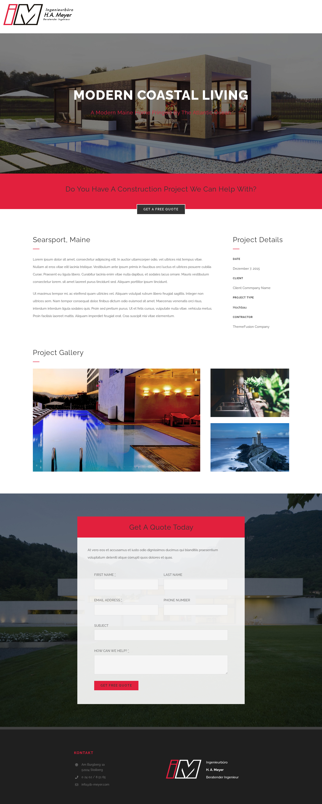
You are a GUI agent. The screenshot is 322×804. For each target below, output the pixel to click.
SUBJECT (101, 626)
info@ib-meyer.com (95, 784)
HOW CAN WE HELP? (111, 651)
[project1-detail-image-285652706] (250, 425)
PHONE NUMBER (177, 600)
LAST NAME (173, 575)
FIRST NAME (105, 575)
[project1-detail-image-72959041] (250, 370)
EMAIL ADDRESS (108, 600)
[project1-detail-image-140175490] (116, 370)
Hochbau (240, 307)
